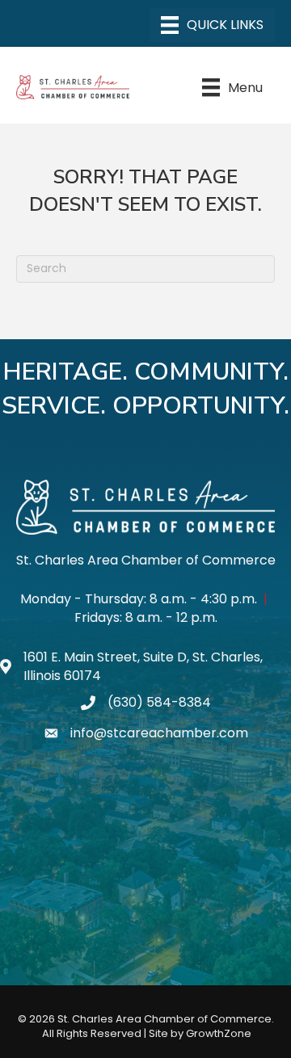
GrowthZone (218, 1033)
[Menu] (212, 25)
